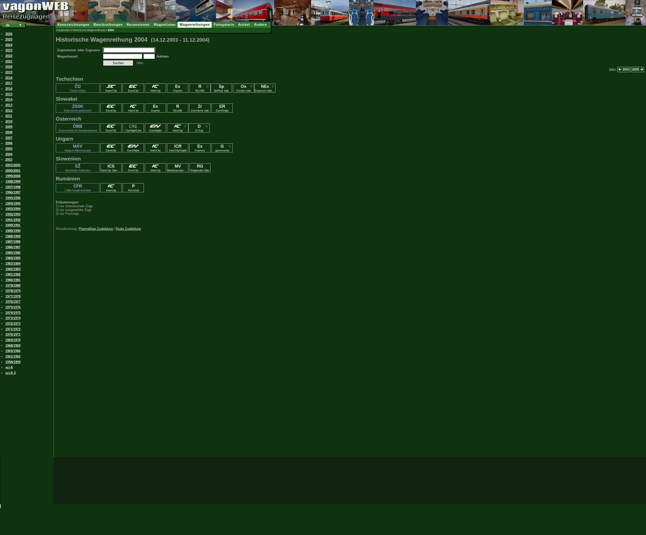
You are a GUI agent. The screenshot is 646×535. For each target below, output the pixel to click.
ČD (78, 88)
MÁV (78, 148)
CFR (78, 188)
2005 (636, 69)
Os (243, 88)
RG (200, 168)
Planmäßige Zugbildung (95, 229)
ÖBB (77, 128)
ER (222, 108)
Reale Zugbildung (128, 229)
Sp (221, 88)
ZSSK (78, 108)
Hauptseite (62, 30)
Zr (200, 108)
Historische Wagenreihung (88, 30)
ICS (111, 168)
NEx (265, 88)
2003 (626, 69)
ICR (177, 148)
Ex (177, 88)
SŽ (77, 168)
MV (178, 168)
